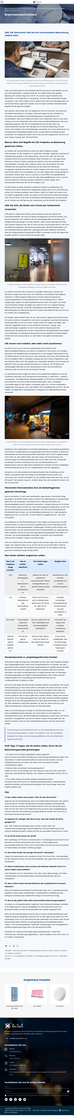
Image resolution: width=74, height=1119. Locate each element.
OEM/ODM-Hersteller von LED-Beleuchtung (40, 1110)
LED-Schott (38, 1006)
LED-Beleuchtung (32, 156)
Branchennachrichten (24, 8)
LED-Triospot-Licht (61, 1006)
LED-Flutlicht (16, 1006)
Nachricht (13, 8)
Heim (6, 8)
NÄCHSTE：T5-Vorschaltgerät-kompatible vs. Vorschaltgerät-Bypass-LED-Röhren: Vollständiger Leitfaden (36, 957)
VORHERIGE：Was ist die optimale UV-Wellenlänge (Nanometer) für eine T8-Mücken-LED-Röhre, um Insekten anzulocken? (36, 952)
